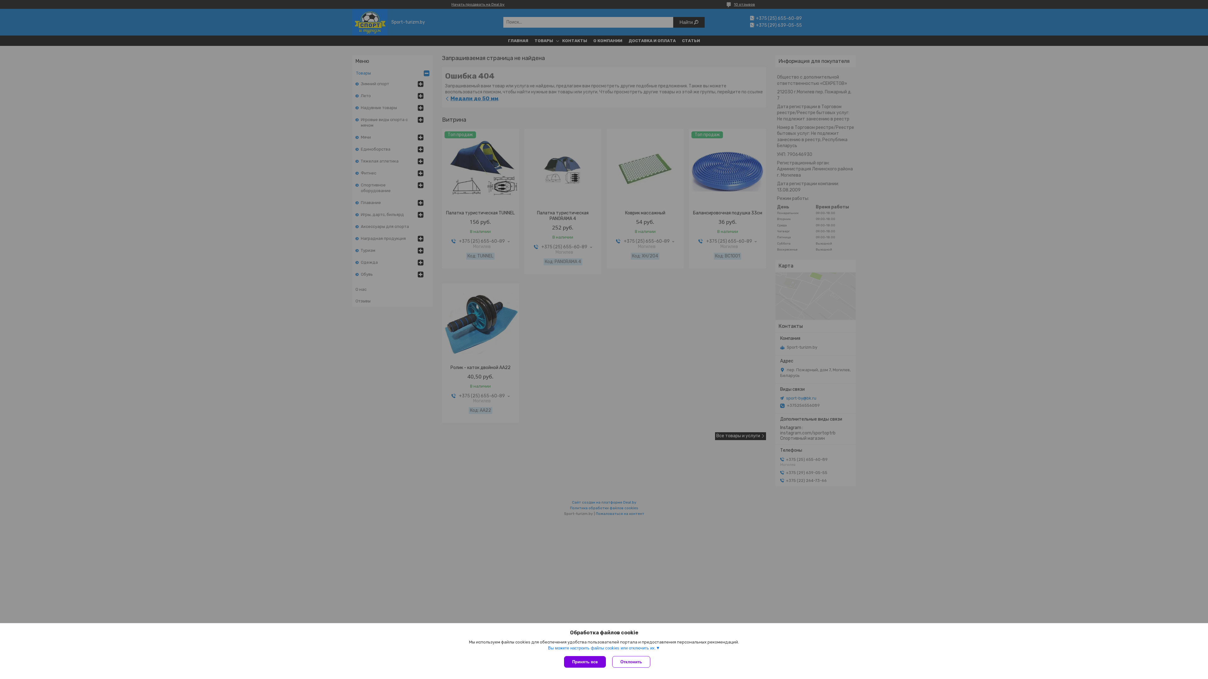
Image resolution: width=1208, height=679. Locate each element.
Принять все (585, 662)
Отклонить (631, 662)
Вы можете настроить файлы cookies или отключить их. (602, 648)
